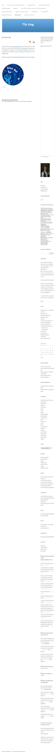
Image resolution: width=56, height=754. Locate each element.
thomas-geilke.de (44, 733)
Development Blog (45, 457)
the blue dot (18, 15)
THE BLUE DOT (24, 48)
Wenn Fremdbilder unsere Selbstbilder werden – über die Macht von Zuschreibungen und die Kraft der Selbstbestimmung (47, 608)
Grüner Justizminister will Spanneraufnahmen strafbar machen (47, 708)
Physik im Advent (45, 237)
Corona (52, 214)
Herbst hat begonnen (45, 591)
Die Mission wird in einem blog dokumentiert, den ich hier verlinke (18, 57)
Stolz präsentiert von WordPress (18, 751)
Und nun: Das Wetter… (29, 15)
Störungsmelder (44, 547)
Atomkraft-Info (31, 5)
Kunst (44, 230)
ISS (42, 230)
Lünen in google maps (7, 11)
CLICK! (42, 199)
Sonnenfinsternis (44, 241)
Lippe (48, 230)
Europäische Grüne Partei (46, 221)
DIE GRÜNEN (46, 219)
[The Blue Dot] (13, 85)
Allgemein (43, 405)
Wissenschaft (44, 244)
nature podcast (45, 11)
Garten (43, 224)
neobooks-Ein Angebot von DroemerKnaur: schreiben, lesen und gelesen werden (47, 483)
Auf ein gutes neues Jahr (46, 366)
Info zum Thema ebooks (46, 480)
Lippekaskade (43, 232)
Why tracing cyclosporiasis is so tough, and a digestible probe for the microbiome (47, 640)
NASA (42, 233)
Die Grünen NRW (44, 682)
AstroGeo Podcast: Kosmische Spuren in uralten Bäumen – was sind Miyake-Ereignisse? (47, 585)
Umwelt (42, 430)
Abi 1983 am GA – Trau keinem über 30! (15, 5)
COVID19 (48, 215)
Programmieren (44, 426)
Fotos (42, 410)
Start (3, 5)
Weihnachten (44, 242)
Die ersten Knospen (45, 377)
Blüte (47, 213)
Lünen (48, 232)
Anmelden (43, 185)
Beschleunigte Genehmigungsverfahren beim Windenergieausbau (47, 700)
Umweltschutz (44, 432)
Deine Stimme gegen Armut (46, 217)
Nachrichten (35, 11)
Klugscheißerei (44, 416)
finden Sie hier (47, 742)
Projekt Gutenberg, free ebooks (47, 487)
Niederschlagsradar (7, 15)
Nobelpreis (44, 234)
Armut (49, 211)
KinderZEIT (43, 545)
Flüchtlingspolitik (44, 223)
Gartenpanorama (6, 8)
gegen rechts (45, 226)
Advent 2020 (47, 209)
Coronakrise (43, 215)
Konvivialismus (44, 417)
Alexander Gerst (18, 46)
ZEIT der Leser (44, 549)
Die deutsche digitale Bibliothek (47, 498)
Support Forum (44, 464)
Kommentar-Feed (44, 189)
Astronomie (47, 212)
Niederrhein (51, 233)
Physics (48, 234)
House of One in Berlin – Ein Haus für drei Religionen (33, 8)
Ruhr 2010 (44, 239)
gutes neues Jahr (50, 229)
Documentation (44, 459)
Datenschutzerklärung (44, 5)
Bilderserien (43, 213)
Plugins (42, 460)
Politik (51, 237)
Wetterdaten (43, 433)
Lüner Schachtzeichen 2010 (21, 11)
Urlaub (49, 241)
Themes (42, 466)
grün (48, 227)
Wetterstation (44, 435)
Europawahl (43, 220)
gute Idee (43, 229)
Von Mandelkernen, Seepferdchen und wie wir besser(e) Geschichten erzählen (47, 569)
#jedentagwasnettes (46, 208)
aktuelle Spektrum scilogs (46, 559)
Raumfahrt (43, 428)
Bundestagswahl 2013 (45, 214)
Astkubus (42, 212)
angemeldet (10, 101)
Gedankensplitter (44, 414)
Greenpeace (43, 227)
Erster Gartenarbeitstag (46, 375)
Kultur (42, 419)
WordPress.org (44, 190)
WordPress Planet (44, 468)
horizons (15, 8)
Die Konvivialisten (44, 499)
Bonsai (42, 409)
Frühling (50, 223)
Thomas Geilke (44, 386)
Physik (43, 236)
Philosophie (43, 421)
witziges (42, 439)
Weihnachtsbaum (44, 243)
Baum (51, 212)
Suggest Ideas (44, 462)
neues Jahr (46, 233)
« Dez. (42, 357)
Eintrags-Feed (44, 187)
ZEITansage (43, 551)
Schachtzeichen (44, 240)
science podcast (44, 634)
